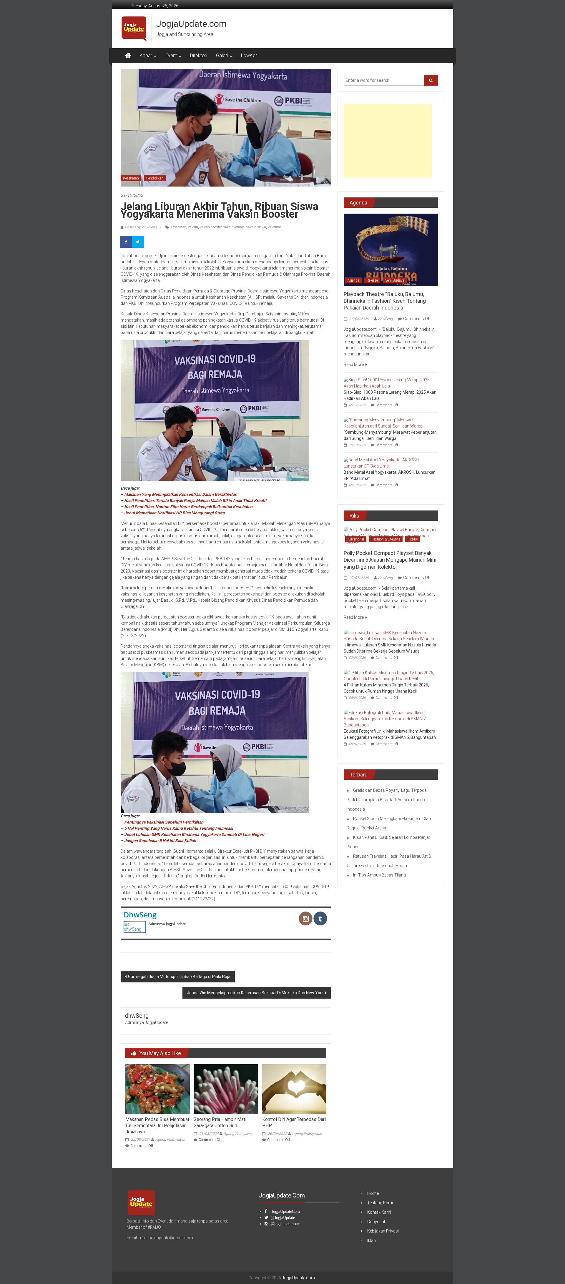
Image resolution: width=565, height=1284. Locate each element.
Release (372, 280)
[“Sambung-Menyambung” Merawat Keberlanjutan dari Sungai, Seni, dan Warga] (389, 422)
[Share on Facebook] (126, 242)
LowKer (249, 55)
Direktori (198, 55)
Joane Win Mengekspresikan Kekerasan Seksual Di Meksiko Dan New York (255, 992)
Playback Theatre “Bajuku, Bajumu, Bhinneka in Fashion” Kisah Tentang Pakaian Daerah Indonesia (385, 301)
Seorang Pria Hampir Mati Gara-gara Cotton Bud (220, 1122)
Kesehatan (131, 178)
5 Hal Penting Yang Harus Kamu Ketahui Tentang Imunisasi (178, 828)
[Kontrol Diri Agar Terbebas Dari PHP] (294, 1088)
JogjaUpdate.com (191, 24)
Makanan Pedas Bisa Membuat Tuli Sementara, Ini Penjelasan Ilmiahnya (157, 1126)
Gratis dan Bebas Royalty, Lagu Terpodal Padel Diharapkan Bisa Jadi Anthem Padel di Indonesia (387, 799)
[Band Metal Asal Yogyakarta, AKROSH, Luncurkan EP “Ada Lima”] (389, 462)
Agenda (353, 280)
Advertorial (356, 539)
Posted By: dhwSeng (141, 227)
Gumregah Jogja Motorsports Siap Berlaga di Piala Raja (179, 976)
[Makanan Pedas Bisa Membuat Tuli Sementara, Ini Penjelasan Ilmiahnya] (157, 1088)
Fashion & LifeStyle (385, 539)
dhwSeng (140, 914)
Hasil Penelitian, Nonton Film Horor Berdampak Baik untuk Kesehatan (188, 506)
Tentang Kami (380, 1202)
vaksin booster (211, 227)
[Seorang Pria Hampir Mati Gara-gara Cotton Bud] (226, 1088)
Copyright (376, 1221)
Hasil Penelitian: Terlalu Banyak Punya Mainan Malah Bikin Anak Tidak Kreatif (195, 500)
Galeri (222, 55)
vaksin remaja (234, 227)
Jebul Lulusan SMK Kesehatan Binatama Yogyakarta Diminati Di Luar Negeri (194, 834)
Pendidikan (154, 178)
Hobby (413, 539)
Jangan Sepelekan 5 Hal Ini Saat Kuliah (160, 840)
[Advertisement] (388, 140)
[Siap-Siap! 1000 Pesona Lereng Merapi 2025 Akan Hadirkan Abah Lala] (389, 382)
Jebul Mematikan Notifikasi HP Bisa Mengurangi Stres (174, 512)
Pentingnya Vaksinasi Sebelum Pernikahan (163, 822)
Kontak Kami (379, 1212)
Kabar (146, 55)
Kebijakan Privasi (383, 1231)
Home (373, 1193)
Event (171, 55)
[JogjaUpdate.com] (128, 55)
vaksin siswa (256, 227)
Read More (354, 364)
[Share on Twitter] (138, 242)
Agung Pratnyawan (170, 1139)
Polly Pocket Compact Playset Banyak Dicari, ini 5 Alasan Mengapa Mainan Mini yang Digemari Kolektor (390, 560)
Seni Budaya (394, 280)
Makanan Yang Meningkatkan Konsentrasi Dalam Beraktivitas (180, 494)
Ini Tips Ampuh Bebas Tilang (379, 875)
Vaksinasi (275, 227)
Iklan (371, 1240)
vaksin (193, 227)
